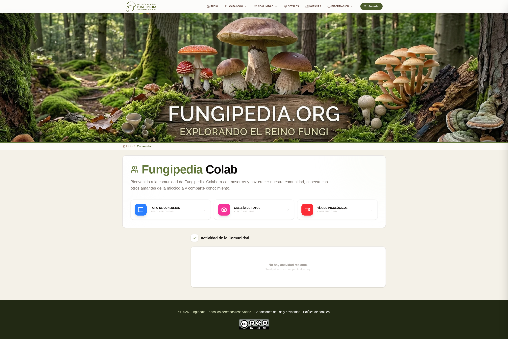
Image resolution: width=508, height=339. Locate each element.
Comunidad (266, 6)
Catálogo (236, 6)
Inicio (214, 6)
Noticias (315, 6)
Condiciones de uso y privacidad (277, 312)
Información (340, 6)
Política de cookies (316, 312)
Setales (293, 6)
